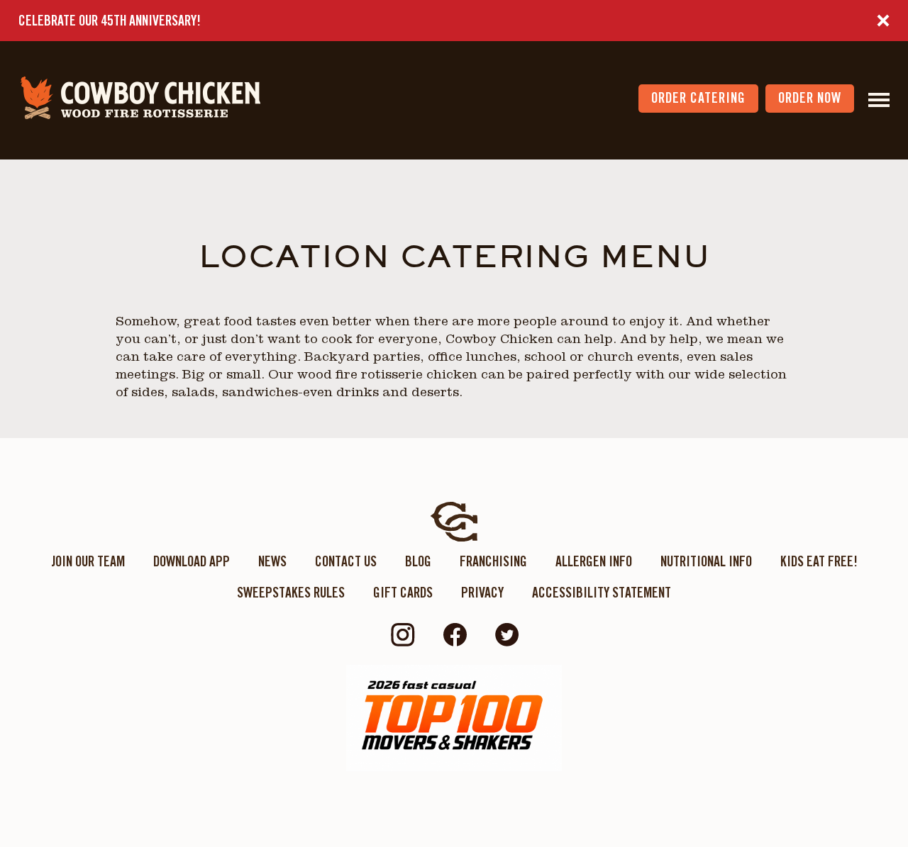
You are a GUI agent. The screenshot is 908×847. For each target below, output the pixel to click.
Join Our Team (88, 561)
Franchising (493, 561)
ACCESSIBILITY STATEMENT (601, 592)
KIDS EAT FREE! (819, 561)
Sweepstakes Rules (291, 592)
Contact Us (346, 561)
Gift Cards (403, 592)
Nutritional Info (706, 561)
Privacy (482, 592)
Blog (418, 561)
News (272, 561)
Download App (191, 561)
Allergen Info (593, 561)
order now (809, 97)
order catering (698, 97)
